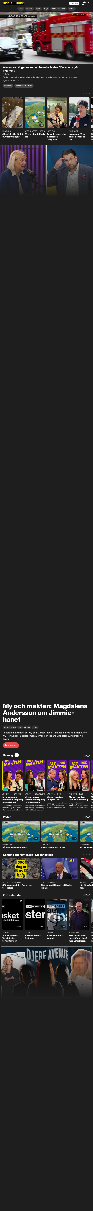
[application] (46, 38)
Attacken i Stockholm (24, 86)
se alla (86, 94)
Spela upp (12, 745)
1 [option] (16, 755)
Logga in (74, 3)
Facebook (8, 86)
